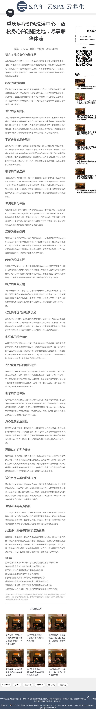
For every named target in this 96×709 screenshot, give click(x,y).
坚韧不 (17, 684)
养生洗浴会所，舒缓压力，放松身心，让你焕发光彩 (56, 672)
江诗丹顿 (28, 684)
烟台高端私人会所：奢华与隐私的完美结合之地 (25, 566)
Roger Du (39, 684)
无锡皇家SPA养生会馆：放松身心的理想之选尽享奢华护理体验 (31, 588)
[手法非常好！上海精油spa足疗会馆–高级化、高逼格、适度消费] (57, 623)
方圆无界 (63, 684)
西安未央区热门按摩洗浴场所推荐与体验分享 (24, 570)
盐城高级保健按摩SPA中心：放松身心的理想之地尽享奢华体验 (31, 562)
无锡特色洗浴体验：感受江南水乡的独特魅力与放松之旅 (28, 585)
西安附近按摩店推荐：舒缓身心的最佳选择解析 (25, 577)
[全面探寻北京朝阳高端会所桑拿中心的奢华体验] (15, 658)
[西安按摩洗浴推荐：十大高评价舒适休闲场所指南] (36, 623)
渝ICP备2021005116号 (48, 708)
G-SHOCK (6, 684)
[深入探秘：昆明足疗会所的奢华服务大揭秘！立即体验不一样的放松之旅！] (15, 623)
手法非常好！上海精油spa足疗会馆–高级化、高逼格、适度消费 (57, 639)
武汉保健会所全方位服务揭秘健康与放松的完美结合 (26, 581)
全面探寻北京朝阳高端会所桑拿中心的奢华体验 (14, 672)
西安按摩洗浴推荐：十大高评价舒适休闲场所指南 (35, 638)
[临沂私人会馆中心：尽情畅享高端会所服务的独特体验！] (36, 658)
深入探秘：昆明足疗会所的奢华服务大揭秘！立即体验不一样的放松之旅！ (14, 639)
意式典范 (51, 684)
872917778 (16, 705)
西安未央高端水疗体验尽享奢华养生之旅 (22, 573)
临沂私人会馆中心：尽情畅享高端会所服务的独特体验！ (35, 672)
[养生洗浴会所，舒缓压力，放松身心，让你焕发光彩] (57, 658)
